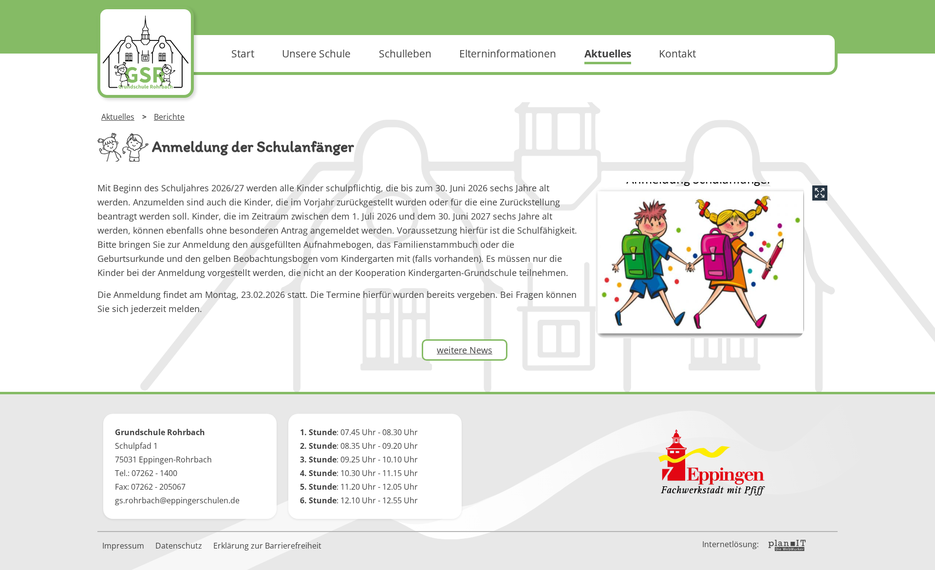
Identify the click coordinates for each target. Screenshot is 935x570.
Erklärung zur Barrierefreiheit (267, 545)
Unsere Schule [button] (316, 53)
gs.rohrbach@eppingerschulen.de (177, 500)
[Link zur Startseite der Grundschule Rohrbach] (145, 52)
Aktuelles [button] (607, 53)
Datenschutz (178, 545)
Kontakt (677, 53)
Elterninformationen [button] (507, 53)
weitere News (464, 350)
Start (242, 53)
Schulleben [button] (405, 53)
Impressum (123, 545)
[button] (920, 555)
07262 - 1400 (154, 473)
